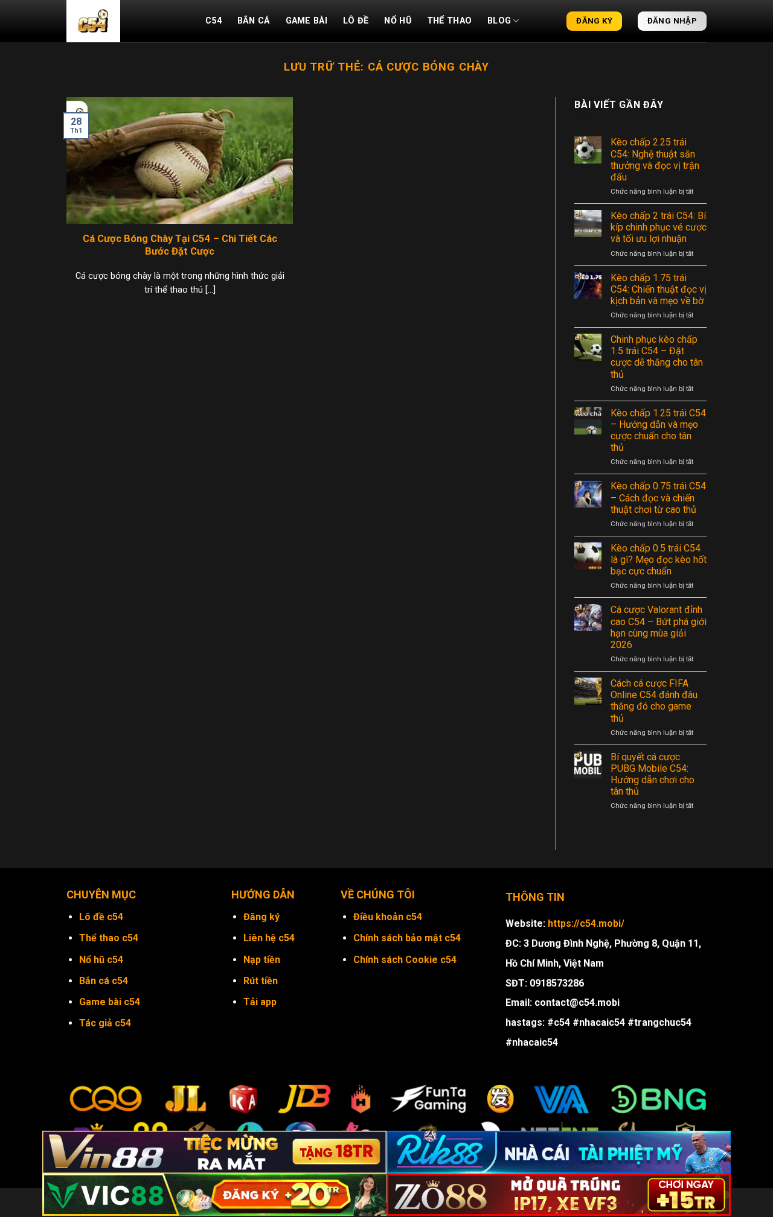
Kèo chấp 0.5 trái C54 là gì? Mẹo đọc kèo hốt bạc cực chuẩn (659, 559)
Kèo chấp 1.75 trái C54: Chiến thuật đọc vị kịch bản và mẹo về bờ (659, 289)
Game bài (306, 21)
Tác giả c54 (105, 1023)
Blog (499, 21)
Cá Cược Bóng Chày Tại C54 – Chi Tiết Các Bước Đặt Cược (180, 245)
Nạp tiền (261, 959)
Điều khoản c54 (387, 917)
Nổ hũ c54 (101, 959)
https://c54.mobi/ (586, 923)
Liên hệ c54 (269, 938)
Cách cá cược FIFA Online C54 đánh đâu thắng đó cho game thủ (654, 701)
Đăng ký (261, 917)
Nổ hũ (397, 21)
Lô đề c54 (101, 917)
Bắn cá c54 (103, 981)
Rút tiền (260, 981)
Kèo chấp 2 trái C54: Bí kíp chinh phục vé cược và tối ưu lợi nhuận (659, 227)
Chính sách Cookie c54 (405, 959)
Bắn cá (253, 21)
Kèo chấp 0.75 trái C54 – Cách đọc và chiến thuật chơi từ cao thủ (658, 497)
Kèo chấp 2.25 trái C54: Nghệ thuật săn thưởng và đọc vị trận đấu (655, 159)
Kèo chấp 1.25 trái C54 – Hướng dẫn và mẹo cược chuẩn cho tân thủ (658, 430)
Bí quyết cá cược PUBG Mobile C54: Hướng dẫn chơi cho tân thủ (652, 774)
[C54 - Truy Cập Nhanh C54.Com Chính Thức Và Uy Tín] (126, 21)
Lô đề (355, 21)
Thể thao (449, 21)
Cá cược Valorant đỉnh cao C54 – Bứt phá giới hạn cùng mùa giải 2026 (659, 627)
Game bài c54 (109, 1002)
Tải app (260, 1002)
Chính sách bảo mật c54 (407, 938)
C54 (213, 21)
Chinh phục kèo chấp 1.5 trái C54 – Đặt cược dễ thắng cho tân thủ (657, 357)
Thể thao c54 (108, 938)
